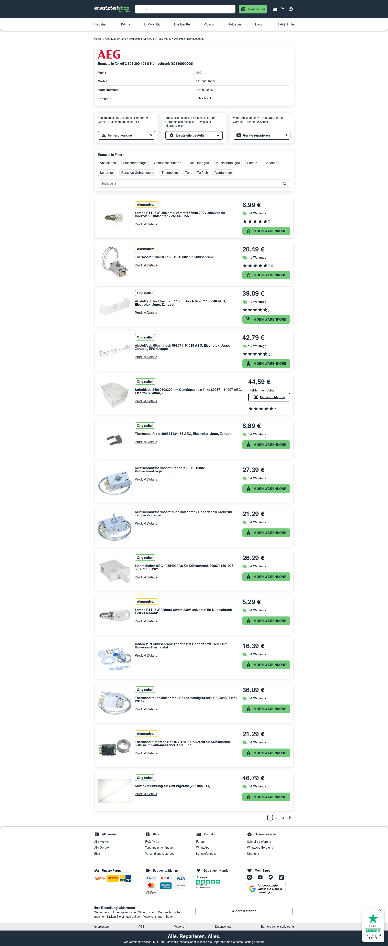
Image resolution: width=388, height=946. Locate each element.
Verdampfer (223, 172)
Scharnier (107, 172)
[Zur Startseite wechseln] (112, 9)
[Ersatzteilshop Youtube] (261, 877)
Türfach (202, 172)
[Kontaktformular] (275, 9)
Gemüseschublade (167, 162)
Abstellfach (108, 162)
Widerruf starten (244, 911)
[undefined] (290, 817)
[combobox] (185, 9)
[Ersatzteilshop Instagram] (251, 877)
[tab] (126, 135)
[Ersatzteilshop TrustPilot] (203, 877)
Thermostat (170, 172)
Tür (187, 172)
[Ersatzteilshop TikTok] (282, 877)
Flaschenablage (135, 162)
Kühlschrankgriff (228, 162)
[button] (100, 24)
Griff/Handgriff (199, 162)
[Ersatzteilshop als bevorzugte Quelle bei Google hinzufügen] (266, 889)
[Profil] (291, 9)
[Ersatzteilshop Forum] (272, 877)
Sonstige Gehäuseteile (137, 172)
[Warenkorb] (283, 9)
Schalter (271, 162)
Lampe (252, 162)
